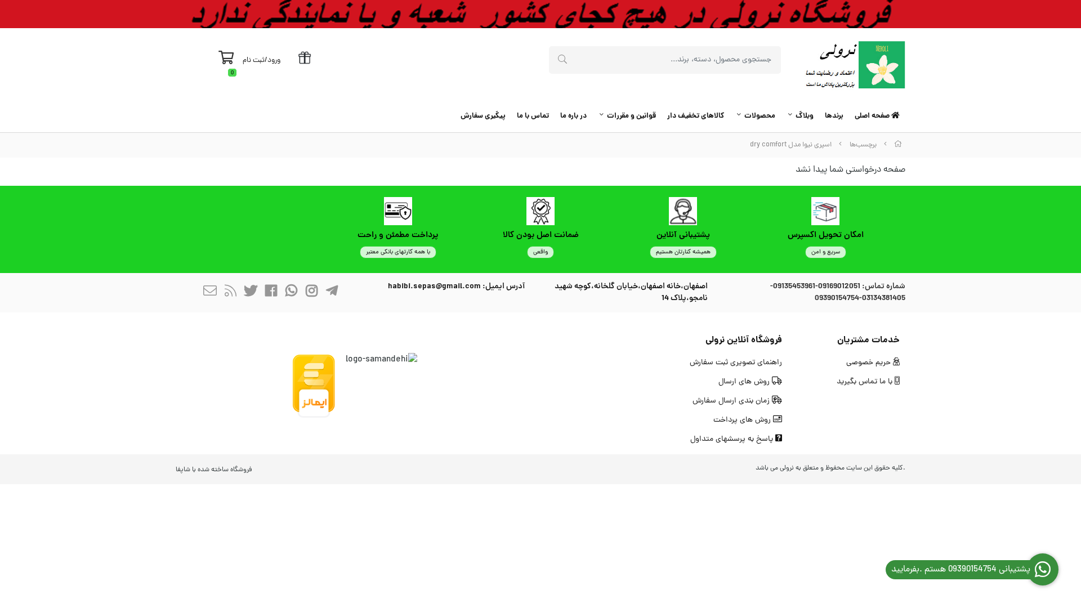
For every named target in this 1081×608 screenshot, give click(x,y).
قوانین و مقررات (631, 116)
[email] (210, 293)
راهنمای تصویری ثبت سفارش (736, 363)
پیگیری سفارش (483, 116)
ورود (273, 60)
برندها (834, 116)
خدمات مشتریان (868, 340)
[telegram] (331, 293)
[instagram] (311, 293)
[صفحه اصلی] (898, 145)
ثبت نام (254, 60)
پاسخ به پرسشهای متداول (732, 439)
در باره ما (573, 116)
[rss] (230, 293)
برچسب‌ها (863, 145)
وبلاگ (805, 116)
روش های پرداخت (743, 420)
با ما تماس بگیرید (866, 382)
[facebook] (270, 293)
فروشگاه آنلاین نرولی (743, 340)
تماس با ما (533, 116)
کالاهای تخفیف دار (695, 116)
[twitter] (250, 293)
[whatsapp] (291, 293)
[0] (226, 61)
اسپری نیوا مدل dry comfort (791, 145)
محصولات (759, 116)
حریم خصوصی (869, 363)
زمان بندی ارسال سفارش (732, 401)
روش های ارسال (745, 382)
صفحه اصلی (873, 116)
